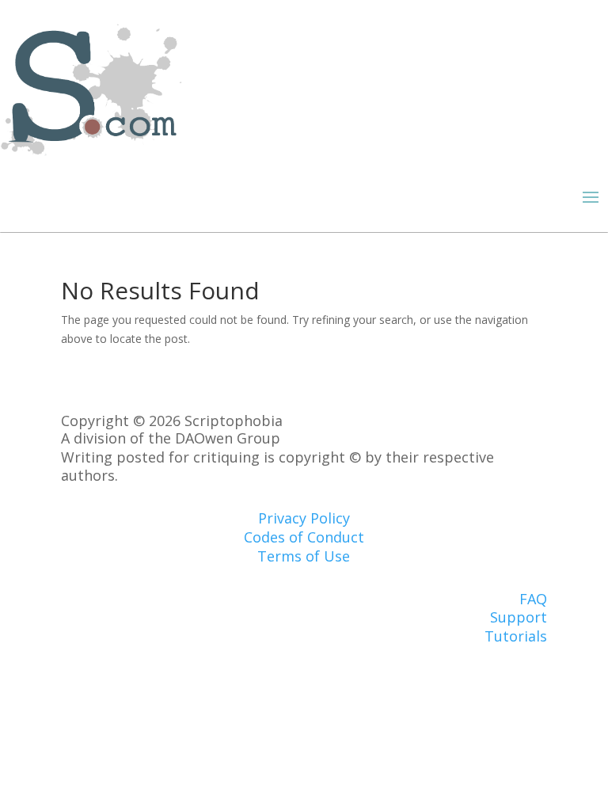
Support (518, 616)
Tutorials (515, 635)
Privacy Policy (304, 517)
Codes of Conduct (304, 536)
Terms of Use (303, 555)
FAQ (533, 598)
